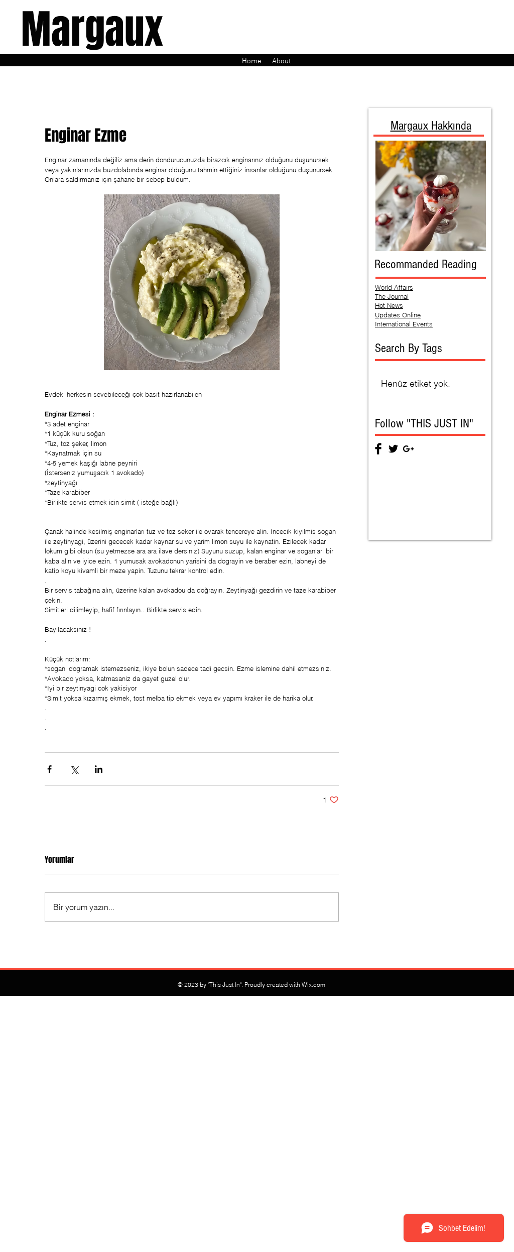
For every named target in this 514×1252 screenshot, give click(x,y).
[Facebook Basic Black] (378, 448)
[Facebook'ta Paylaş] (49, 769)
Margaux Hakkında (431, 126)
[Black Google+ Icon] (408, 448)
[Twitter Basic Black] (393, 448)
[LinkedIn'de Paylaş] (98, 769)
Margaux (92, 29)
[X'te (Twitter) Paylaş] (74, 769)
